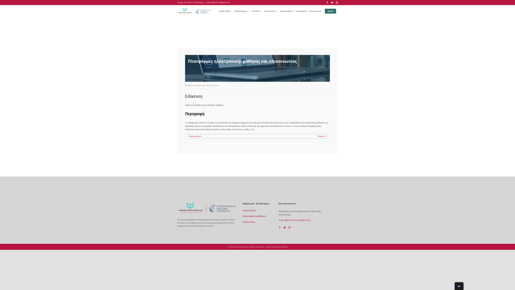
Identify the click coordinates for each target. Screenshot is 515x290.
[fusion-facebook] (280, 227)
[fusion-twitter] (285, 227)
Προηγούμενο (195, 136)
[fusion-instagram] (289, 227)
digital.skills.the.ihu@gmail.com (218, 2)
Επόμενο (321, 136)
